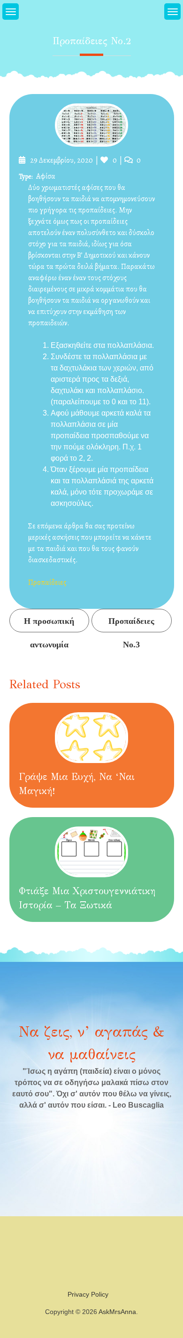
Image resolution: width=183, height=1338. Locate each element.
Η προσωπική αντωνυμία (49, 624)
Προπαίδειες (47, 582)
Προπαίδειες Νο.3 (131, 624)
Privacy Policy (88, 1294)
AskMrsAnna (117, 1311)
